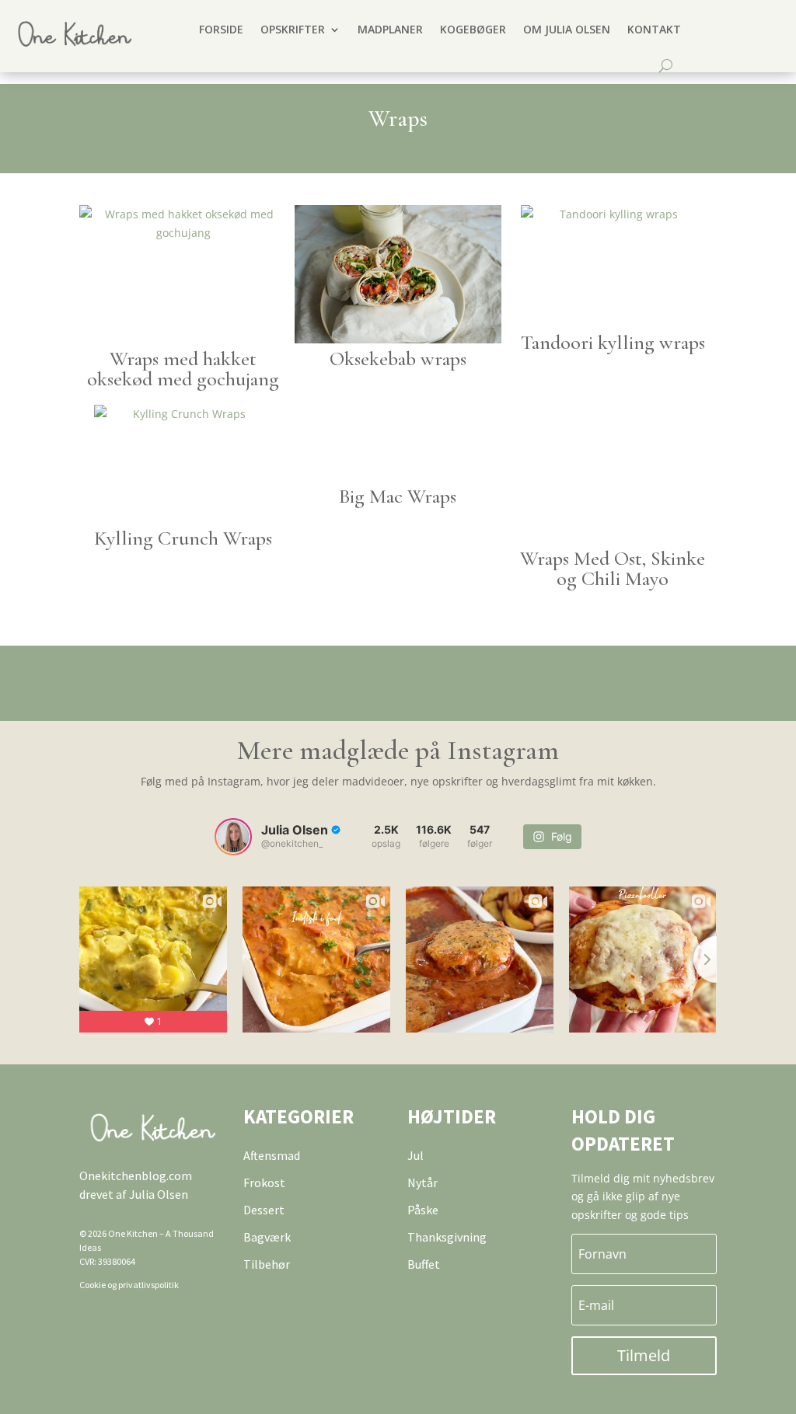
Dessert (264, 1209)
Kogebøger (473, 29)
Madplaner (390, 29)
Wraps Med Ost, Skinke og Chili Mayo (612, 568)
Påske (422, 1209)
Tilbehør (266, 1264)
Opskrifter (292, 29)
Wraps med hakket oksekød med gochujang (183, 369)
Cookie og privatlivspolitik (129, 1284)
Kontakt (654, 29)
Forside (221, 29)
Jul (415, 1155)
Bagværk (267, 1237)
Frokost (264, 1182)
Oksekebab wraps (398, 359)
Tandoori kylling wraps (613, 342)
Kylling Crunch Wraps (183, 538)
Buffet (423, 1264)
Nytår (422, 1182)
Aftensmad (271, 1155)
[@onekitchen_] (233, 836)
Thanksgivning (447, 1237)
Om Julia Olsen (566, 29)
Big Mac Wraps (397, 496)
